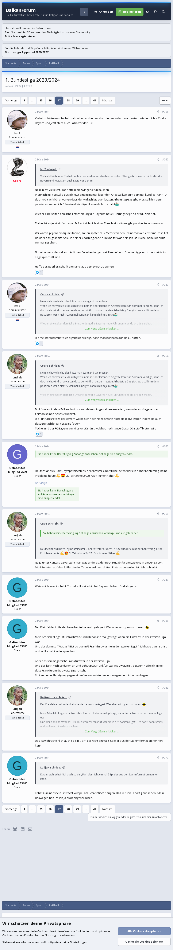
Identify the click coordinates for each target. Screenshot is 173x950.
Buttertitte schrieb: (53, 697)
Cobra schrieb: (50, 294)
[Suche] (163, 12)
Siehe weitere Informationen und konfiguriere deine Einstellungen (44, 942)
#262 (165, 159)
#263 (165, 285)
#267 (165, 579)
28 (68, 100)
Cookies (42, 931)
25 (40, 100)
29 (77, 100)
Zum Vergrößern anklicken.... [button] (102, 328)
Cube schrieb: (49, 523)
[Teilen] (158, 111)
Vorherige (11, 100)
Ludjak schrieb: (50, 767)
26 (50, 100)
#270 (165, 758)
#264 (165, 356)
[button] (155, 12)
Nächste (107, 100)
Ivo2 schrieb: (48, 169)
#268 (165, 621)
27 (59, 100)
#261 (165, 112)
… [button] (32, 100)
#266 (165, 514)
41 (94, 100)
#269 (165, 687)
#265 (165, 446)
